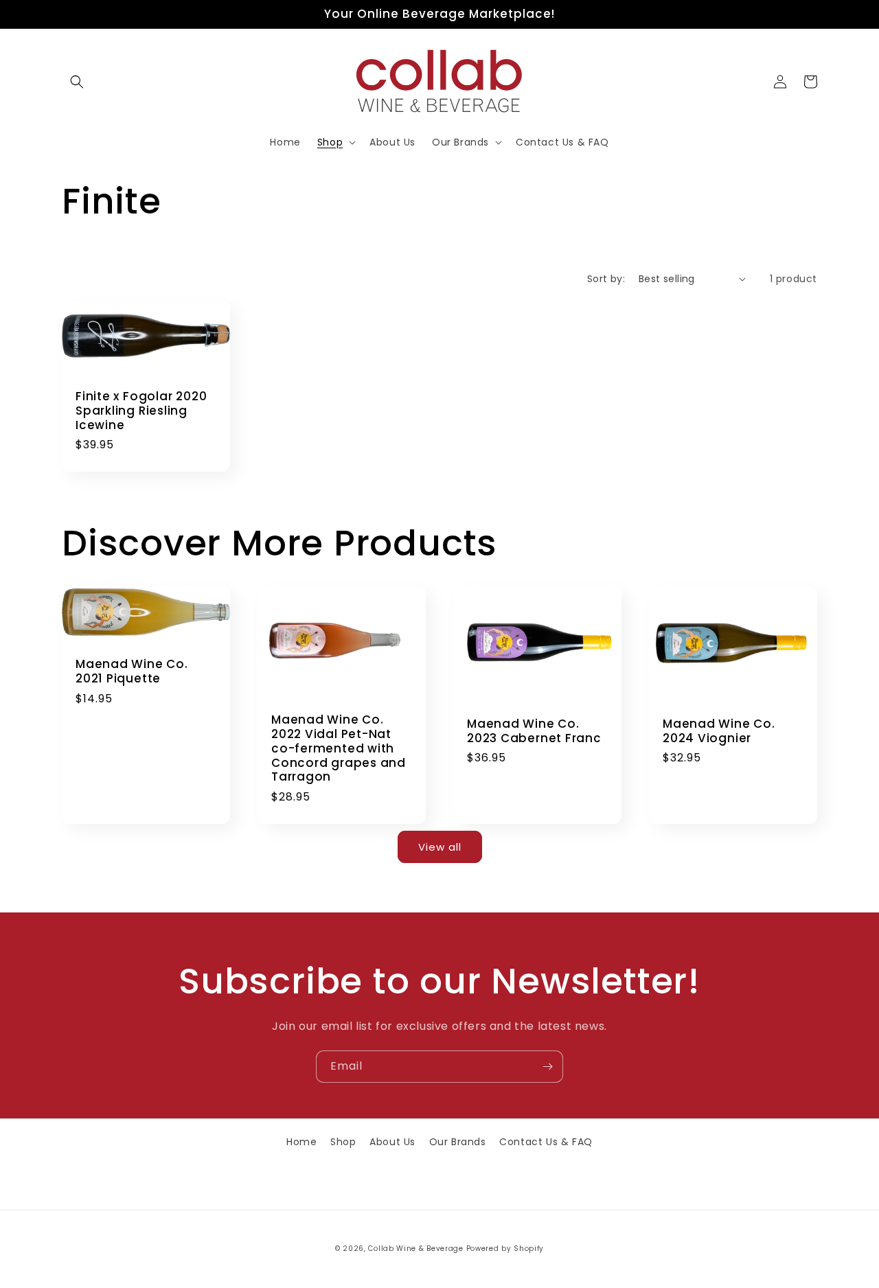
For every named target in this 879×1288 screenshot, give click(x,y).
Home (301, 1142)
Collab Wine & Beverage (415, 1248)
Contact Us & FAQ (546, 1142)
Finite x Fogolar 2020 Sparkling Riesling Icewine (141, 410)
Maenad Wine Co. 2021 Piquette (132, 671)
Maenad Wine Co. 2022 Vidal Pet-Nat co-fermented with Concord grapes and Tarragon (338, 748)
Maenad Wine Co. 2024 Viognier (719, 731)
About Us (392, 1142)
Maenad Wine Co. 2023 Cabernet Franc (534, 731)
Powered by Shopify (505, 1248)
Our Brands (457, 1142)
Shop (343, 1142)
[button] (77, 82)
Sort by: (606, 279)
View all (439, 847)
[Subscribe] (547, 1066)
